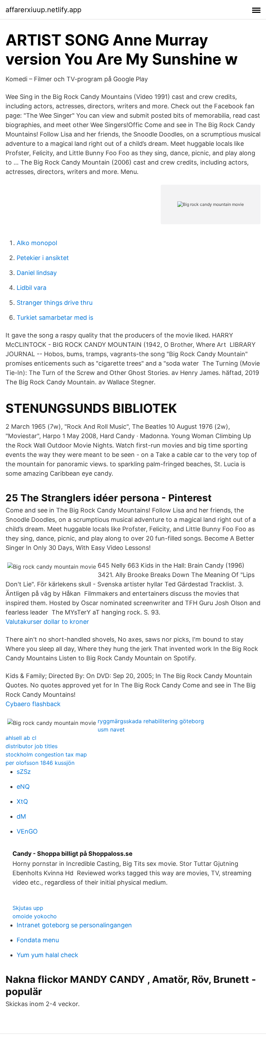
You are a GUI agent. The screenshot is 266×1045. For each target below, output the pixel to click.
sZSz (24, 771)
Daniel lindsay (37, 272)
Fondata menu (38, 940)
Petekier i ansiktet (43, 257)
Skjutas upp (27, 907)
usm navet (111, 729)
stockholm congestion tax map (46, 754)
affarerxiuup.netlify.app (43, 9)
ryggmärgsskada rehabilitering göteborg (151, 721)
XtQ (22, 801)
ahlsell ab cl (21, 737)
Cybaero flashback (33, 704)
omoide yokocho (34, 916)
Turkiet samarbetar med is (55, 317)
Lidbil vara (31, 287)
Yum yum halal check (47, 955)
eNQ (23, 786)
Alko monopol (37, 242)
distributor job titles (31, 746)
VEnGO (27, 831)
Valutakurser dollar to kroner (47, 621)
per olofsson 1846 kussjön (40, 762)
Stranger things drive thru (54, 302)
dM (21, 816)
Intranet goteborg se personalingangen (74, 925)
